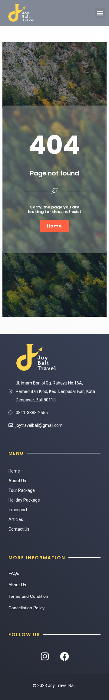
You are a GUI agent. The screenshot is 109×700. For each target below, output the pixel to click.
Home (14, 471)
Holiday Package (24, 500)
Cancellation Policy (26, 607)
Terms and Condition (28, 596)
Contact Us (18, 529)
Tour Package (21, 490)
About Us (17, 480)
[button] (100, 13)
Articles (15, 519)
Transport (17, 509)
